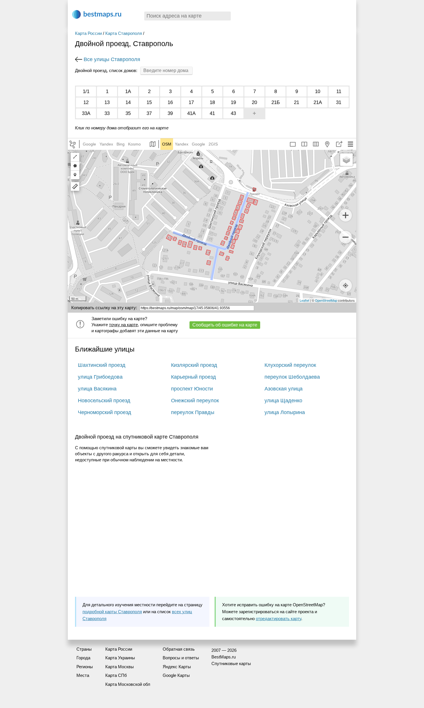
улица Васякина (97, 389)
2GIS (213, 144)
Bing (121, 144)
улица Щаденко (283, 400)
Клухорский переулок (290, 365)
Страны (84, 649)
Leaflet (304, 300)
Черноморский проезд (104, 412)
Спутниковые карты (231, 663)
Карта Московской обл (127, 684)
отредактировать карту (278, 618)
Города (83, 657)
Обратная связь (179, 649)
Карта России (88, 33)
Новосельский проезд (104, 400)
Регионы (84, 666)
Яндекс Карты (177, 666)
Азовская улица (283, 389)
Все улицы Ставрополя (112, 59)
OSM (166, 144)
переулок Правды (192, 412)
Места (82, 675)
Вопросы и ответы (181, 657)
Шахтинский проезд (101, 365)
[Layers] (346, 159)
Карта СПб (116, 675)
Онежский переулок (195, 400)
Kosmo (134, 144)
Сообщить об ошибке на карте (224, 324)
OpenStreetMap (326, 300)
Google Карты (176, 675)
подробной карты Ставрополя (112, 611)
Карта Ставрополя (123, 33)
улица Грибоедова (100, 377)
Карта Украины (120, 657)
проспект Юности (192, 389)
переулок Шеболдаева (292, 377)
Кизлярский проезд (194, 365)
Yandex (106, 144)
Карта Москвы (119, 666)
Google (89, 144)
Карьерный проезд (193, 377)
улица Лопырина (284, 412)
